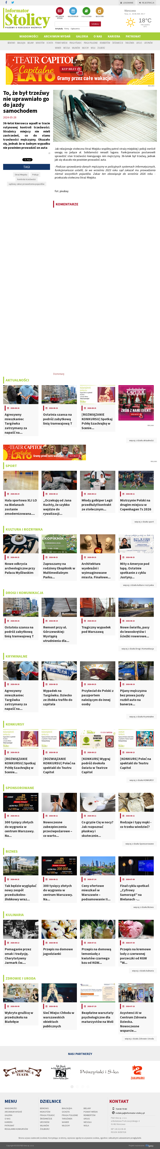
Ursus (139, 42)
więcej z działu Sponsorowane (139, 843)
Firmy (66, 28)
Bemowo (11, 42)
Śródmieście (117, 42)
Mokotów (40, 42)
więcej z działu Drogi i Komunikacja (138, 648)
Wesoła (66, 47)
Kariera (114, 36)
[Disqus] (105, 250)
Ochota (50, 42)
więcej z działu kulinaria (143, 970)
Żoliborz (101, 47)
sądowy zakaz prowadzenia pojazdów (26, 184)
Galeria (82, 36)
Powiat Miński (61, 42)
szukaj (95, 24)
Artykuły (59, 28)
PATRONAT (133, 36)
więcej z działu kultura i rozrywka (138, 585)
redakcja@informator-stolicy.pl (130, 1113)
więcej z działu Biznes (143, 907)
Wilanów (76, 47)
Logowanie (128, 2)
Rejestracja (148, 2)
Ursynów (148, 42)
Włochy (85, 47)
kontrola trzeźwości (26, 179)
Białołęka (21, 42)
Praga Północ (76, 42)
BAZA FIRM (100, 16)
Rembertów (105, 42)
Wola (93, 47)
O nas (98, 36)
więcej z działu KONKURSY (142, 780)
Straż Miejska (21, 174)
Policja (35, 174)
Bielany (31, 42)
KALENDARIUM (73, 16)
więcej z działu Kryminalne (141, 716)
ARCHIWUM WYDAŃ (60, 17)
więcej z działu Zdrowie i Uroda (139, 1038)
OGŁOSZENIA (86, 16)
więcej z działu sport (144, 521)
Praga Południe (91, 42)
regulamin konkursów (16, 1129)
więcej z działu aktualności (141, 440)
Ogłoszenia (75, 28)
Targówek (129, 42)
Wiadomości (28, 36)
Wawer (58, 47)
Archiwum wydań (57, 36)
